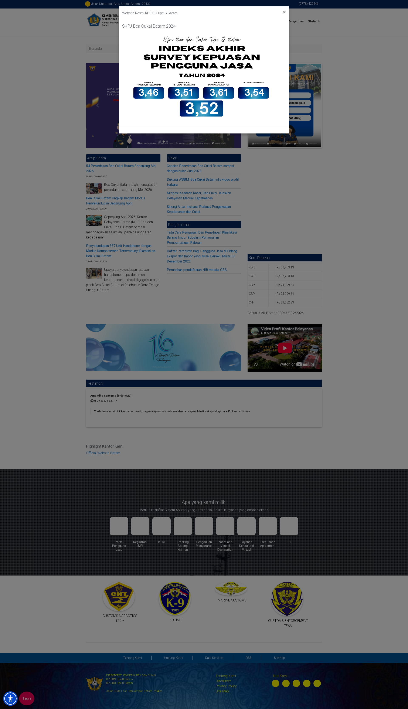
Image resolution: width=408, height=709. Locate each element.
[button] (10, 698)
